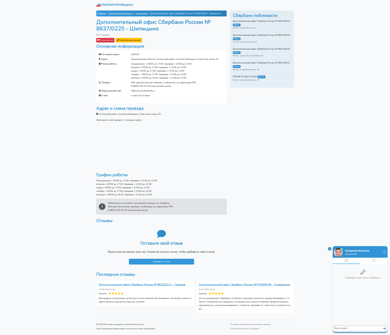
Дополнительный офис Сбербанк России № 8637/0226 (261, 48)
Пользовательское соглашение (244, 328)
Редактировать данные (130, 40)
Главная (102, 13)
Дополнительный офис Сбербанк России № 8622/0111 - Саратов (142, 284)
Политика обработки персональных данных (250, 324)
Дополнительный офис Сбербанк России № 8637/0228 (261, 35)
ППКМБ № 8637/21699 (245, 76)
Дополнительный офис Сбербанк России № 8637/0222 (261, 62)
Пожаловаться (106, 40)
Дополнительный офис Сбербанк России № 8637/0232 (261, 21)
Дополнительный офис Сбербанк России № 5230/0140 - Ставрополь (244, 284)
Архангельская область (121, 13)
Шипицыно (141, 13)
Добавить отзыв (161, 261)
